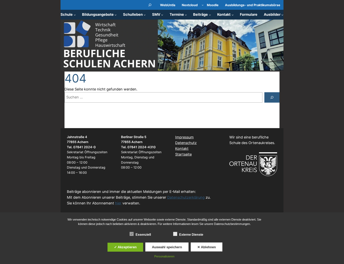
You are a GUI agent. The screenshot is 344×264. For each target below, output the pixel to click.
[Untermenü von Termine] (186, 15)
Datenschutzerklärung (186, 197)
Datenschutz (186, 143)
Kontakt (182, 148)
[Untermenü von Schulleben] (145, 15)
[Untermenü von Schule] (75, 15)
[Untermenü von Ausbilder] (282, 15)
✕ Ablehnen (206, 247)
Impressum (184, 137)
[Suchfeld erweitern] (150, 5)
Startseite (183, 154)
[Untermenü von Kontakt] (233, 15)
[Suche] (272, 97)
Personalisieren (164, 256)
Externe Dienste (191, 234)
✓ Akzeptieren (125, 247)
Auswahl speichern (167, 247)
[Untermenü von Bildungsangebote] (115, 15)
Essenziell (143, 234)
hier (118, 203)
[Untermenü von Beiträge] (210, 15)
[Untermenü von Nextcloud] (203, 5)
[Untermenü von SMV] (162, 15)
